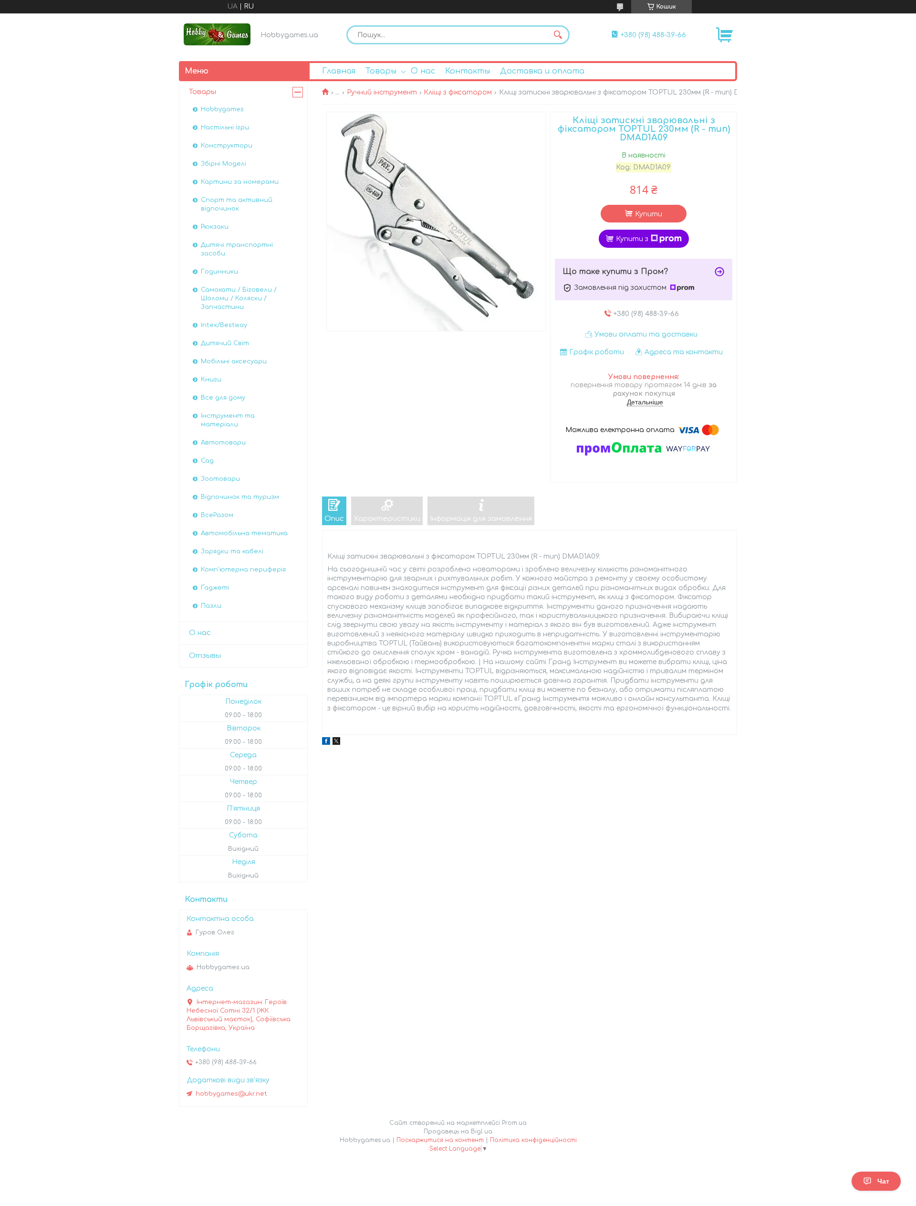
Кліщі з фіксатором (458, 92)
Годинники (219, 271)
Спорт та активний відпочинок (236, 204)
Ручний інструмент (382, 92)
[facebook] (326, 742)
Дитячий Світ (225, 343)
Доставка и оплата (542, 71)
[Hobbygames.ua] (217, 34)
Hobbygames (222, 109)
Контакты (467, 71)
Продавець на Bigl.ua (458, 1131)
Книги (211, 379)
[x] (336, 742)
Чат (883, 1181)
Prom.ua (514, 1123)
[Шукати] (557, 34)
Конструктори (226, 145)
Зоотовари (220, 479)
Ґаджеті (215, 587)
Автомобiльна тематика (244, 533)
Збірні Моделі (223, 163)
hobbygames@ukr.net (231, 1093)
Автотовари (223, 442)
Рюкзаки (215, 226)
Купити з (632, 239)
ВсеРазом (217, 515)
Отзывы (205, 656)
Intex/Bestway (224, 325)
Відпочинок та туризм (240, 497)
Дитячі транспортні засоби (237, 249)
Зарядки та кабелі (232, 551)
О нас (423, 71)
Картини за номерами (240, 182)
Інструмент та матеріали (228, 420)
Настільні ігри (225, 127)
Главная (338, 71)
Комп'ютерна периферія (243, 569)
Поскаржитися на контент (440, 1140)
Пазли (211, 606)
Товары (380, 71)
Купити (648, 214)
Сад (207, 460)
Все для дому (223, 397)
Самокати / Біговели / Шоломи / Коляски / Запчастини (239, 298)
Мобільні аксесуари (234, 361)
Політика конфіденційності (533, 1140)
